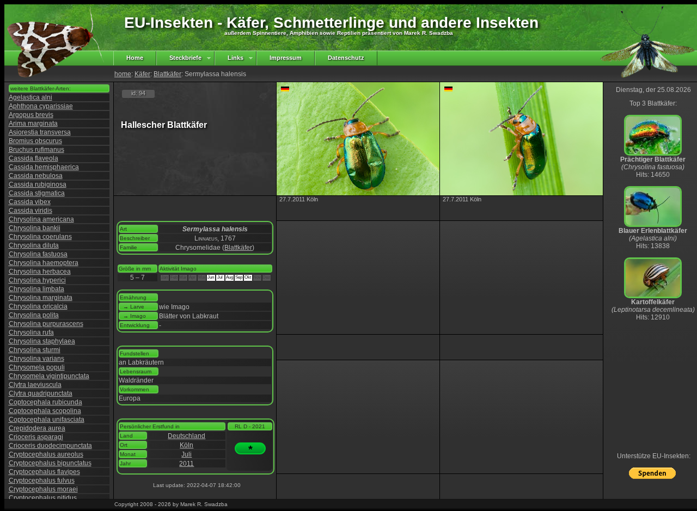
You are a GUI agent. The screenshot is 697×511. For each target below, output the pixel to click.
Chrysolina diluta (34, 245)
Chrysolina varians (36, 358)
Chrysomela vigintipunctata (49, 376)
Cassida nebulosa (36, 176)
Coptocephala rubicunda (45, 402)
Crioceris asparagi (36, 437)
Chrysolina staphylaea (42, 341)
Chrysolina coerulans (40, 237)
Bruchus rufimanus (36, 149)
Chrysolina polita (34, 315)
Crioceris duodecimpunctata (50, 446)
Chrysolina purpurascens (46, 324)
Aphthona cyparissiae (41, 106)
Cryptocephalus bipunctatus (50, 463)
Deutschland (186, 436)
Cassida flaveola (33, 158)
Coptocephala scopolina (45, 411)
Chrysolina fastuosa (38, 254)
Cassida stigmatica (37, 193)
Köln (186, 445)
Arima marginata (33, 123)
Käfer (142, 74)
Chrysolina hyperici (37, 280)
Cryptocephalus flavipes (44, 472)
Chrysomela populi (37, 367)
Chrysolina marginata (40, 297)
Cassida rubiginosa (37, 184)
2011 (186, 463)
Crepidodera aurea (37, 428)
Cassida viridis (30, 210)
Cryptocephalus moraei (43, 489)
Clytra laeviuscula (35, 385)
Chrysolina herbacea (40, 271)
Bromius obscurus (35, 141)
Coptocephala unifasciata (46, 419)
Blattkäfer (167, 74)
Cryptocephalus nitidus (43, 498)
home (122, 74)
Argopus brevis (31, 115)
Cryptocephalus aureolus (46, 454)
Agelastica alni (30, 97)
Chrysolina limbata (36, 289)
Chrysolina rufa (31, 332)
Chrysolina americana (41, 219)
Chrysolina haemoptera (43, 263)
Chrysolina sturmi (34, 350)
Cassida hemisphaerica (44, 167)
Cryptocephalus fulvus (42, 480)
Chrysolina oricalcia (38, 306)
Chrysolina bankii (34, 228)
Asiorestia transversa (40, 132)
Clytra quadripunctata (40, 393)
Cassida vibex (30, 202)
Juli (186, 454)
